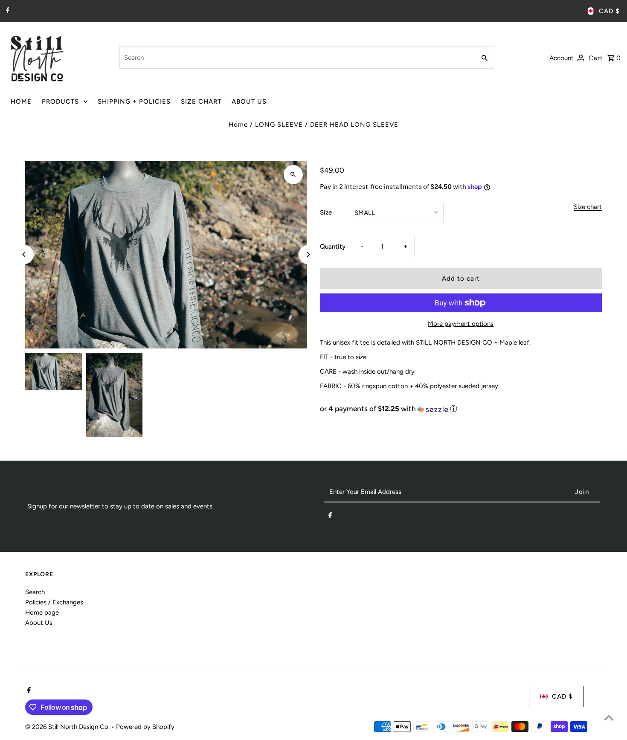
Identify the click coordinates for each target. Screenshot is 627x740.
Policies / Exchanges (54, 602)
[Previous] (24, 254)
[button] (461, 409)
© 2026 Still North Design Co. (68, 727)
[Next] (308, 254)
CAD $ (609, 11)
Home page (42, 612)
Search (35, 592)
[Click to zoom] (293, 174)
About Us (38, 623)
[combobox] (296, 57)
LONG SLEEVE (279, 124)
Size (326, 212)
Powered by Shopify (145, 727)
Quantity (332, 246)
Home (238, 124)
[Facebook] (6, 11)
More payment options (460, 324)
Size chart (588, 207)
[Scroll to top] (608, 717)
